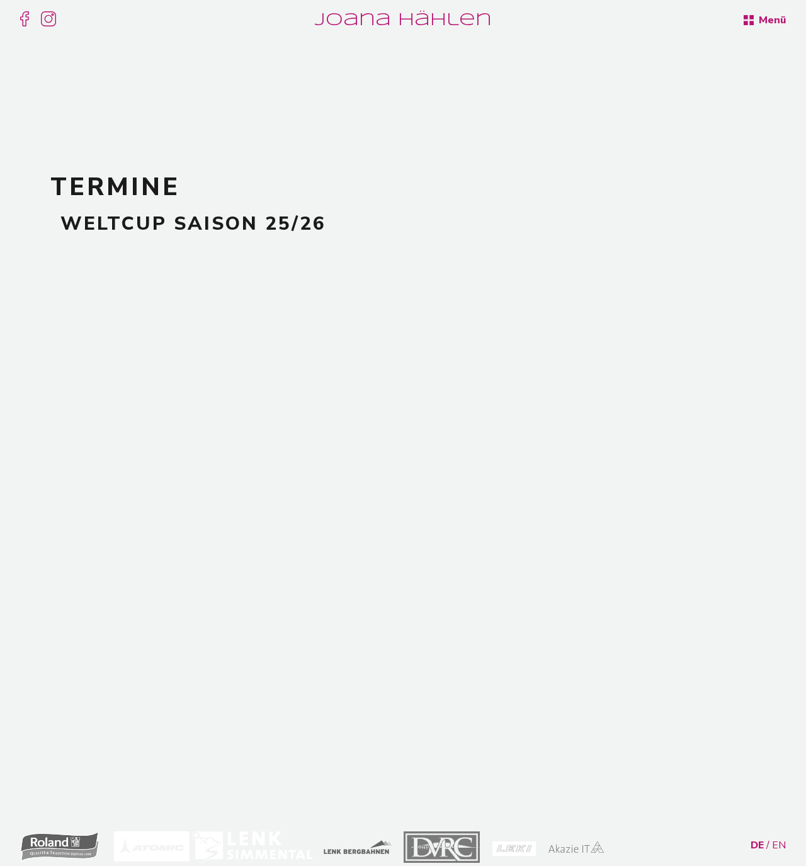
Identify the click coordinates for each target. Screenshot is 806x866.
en (779, 845)
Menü (771, 20)
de (757, 845)
